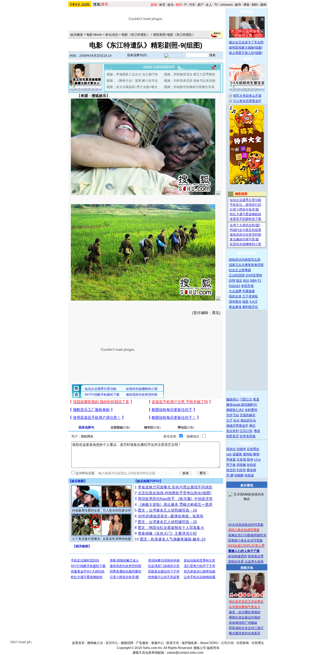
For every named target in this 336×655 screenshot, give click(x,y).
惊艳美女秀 (256, 556)
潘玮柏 (247, 454)
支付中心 (112, 643)
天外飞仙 (232, 415)
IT (185, 5)
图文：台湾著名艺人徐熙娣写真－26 (167, 510)
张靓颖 (239, 475)
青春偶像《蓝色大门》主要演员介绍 (167, 533)
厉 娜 (229, 475)
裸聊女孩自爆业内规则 (244, 617)
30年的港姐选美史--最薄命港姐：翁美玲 (170, 516)
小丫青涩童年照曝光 (86, 539)
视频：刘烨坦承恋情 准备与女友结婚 (189, 80)
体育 (162, 5)
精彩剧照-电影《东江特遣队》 (174, 35)
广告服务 (142, 643)
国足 (239, 280)
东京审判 (232, 431)
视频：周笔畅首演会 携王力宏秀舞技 (189, 74)
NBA (253, 280)
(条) (120, 427)
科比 (246, 280)
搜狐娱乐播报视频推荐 (159, 67)
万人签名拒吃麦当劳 (117, 510)
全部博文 (257, 643)
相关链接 (82, 546)
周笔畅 (241, 465)
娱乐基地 (246, 485)
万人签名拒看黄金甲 (247, 101)
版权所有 (213, 648)
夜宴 (256, 399)
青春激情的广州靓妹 (243, 623)
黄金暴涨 (235, 307)
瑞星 (245, 301)
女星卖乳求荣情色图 (117, 539)
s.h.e (257, 459)
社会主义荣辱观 (240, 270)
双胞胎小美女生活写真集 (245, 540)
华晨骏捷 (248, 291)
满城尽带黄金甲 (237, 425)
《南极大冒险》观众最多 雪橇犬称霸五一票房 (175, 504)
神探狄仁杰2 (235, 410)
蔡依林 (251, 470)
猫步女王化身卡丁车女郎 (246, 42)
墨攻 (257, 431)
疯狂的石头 (248, 420)
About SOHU (209, 643)
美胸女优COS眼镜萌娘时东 (247, 535)
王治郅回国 (237, 275)
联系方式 (172, 643)
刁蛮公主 (246, 399)
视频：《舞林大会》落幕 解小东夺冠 (132, 80)
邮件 (238, 5)
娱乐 (170, 5)
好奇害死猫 (247, 436)
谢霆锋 (237, 454)
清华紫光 (235, 301)
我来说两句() (137, 55)
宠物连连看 (236, 561)
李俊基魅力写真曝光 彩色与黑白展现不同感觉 (175, 487)
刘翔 (232, 280)
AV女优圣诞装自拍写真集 (246, 525)
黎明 (256, 454)
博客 (246, 5)
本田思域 (247, 286)
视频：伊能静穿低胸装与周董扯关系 (189, 87)
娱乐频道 (76, 35)
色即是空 (232, 436)
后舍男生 (253, 449)
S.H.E (253, 301)
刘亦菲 (241, 470)
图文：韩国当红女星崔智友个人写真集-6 (171, 527)
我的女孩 (235, 296)
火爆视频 (246, 59)
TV (216, 5)
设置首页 (78, 643)
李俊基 (231, 459)
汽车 (192, 5)
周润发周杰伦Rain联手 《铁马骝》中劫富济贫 (175, 499)
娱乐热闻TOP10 (148, 481)
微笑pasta (233, 404)
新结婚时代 (249, 404)
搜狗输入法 (95, 643)
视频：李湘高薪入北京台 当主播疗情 (132, 74)
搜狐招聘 (127, 643)
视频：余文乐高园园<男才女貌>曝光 (132, 87)
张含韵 (231, 470)
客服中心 (157, 643)
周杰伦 (231, 449)
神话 (252, 425)
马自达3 (234, 286)
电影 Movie (94, 35)
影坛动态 (112, 35)
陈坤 (250, 459)
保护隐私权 (189, 643)
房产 (200, 5)
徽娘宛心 (232, 399)
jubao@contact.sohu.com (185, 652)
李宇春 (231, 465)
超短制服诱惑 (237, 556)
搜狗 (263, 5)
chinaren (226, 5)
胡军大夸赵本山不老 (247, 95)
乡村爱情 (251, 410)
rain (229, 454)
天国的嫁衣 (247, 415)
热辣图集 (246, 12)
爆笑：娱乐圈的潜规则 (244, 612)
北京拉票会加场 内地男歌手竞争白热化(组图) (174, 493)
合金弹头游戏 (254, 561)
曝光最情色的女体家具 (244, 633)
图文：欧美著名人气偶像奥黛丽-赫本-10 (173, 539)
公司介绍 (227, 643)
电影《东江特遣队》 (136, 35)
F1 (259, 280)
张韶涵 (249, 475)
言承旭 (241, 459)
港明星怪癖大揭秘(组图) (245, 47)
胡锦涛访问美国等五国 (244, 259)
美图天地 (246, 568)
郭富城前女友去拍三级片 (246, 628)
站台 (236, 420)
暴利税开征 (250, 307)
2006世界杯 (253, 275)
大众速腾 (235, 291)
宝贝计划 (246, 431)
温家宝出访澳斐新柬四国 (246, 265)
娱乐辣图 (77, 481)
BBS (255, 5)
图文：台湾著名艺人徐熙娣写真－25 (167, 522)
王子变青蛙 (250, 296)
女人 (209, 5)
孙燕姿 (251, 465)
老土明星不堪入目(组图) (245, 53)
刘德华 (241, 449)
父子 (229, 420)
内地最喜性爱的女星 (86, 510)
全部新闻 (242, 643)
